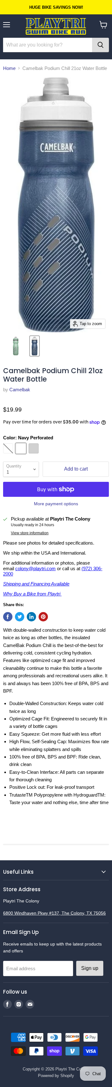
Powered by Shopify (56, 1075)
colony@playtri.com (35, 568)
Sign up (89, 968)
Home (9, 68)
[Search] (100, 45)
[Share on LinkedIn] (31, 616)
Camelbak (19, 389)
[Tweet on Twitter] (19, 616)
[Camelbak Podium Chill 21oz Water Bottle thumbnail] (15, 346)
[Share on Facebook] (7, 616)
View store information (30, 533)
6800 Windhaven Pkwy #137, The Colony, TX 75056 (54, 913)
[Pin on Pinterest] (43, 616)
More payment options (56, 503)
